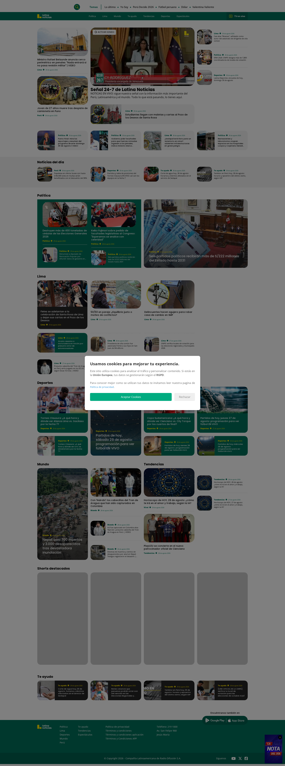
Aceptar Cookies (131, 397)
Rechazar (184, 397)
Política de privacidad (102, 387)
